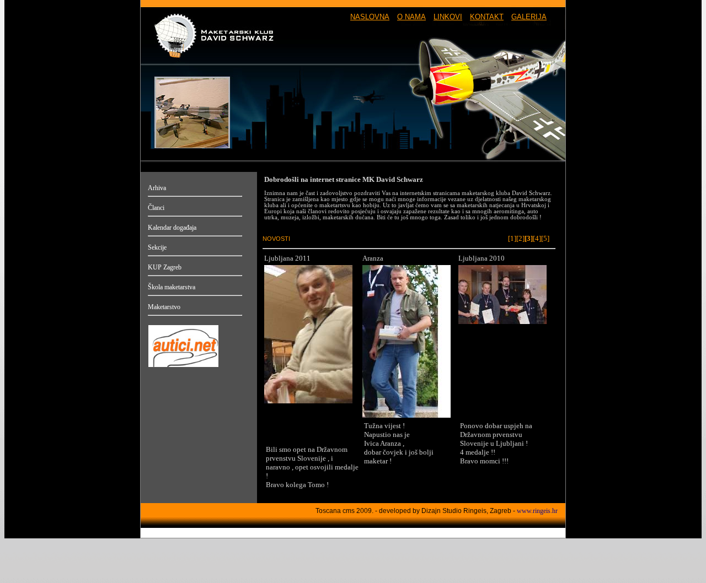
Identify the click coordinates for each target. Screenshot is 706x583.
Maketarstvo (164, 307)
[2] (520, 238)
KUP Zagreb (164, 267)
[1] (512, 238)
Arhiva (157, 188)
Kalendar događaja (172, 227)
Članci (156, 208)
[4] (537, 238)
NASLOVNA (369, 17)
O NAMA (411, 17)
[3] (529, 238)
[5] (545, 238)
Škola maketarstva (171, 287)
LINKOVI (448, 17)
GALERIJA (529, 17)
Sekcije (157, 247)
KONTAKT (487, 17)
